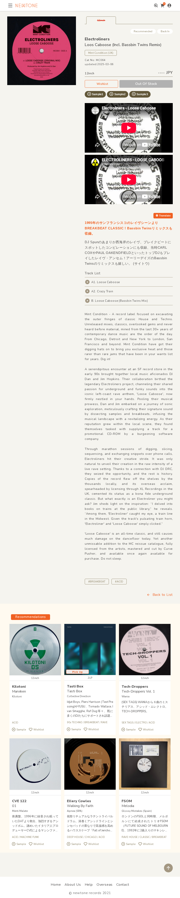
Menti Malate (20, 811)
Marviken (19, 691)
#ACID (119, 581)
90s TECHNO (74, 722)
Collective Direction (79, 696)
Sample (21, 729)
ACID (15, 722)
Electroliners (97, 39)
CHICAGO (91, 837)
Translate (165, 215)
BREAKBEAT (91, 722)
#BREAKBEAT (96, 581)
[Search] (156, 5)
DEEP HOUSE (75, 837)
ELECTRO (141, 722)
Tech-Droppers (135, 686)
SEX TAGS (127, 722)
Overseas (105, 884)
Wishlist (102, 84)
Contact (122, 884)
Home (56, 884)
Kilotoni (19, 686)
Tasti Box (75, 686)
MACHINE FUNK (29, 837)
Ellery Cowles (79, 801)
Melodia (128, 805)
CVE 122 (19, 801)
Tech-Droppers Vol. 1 (138, 691)
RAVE (104, 722)
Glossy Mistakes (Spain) (137, 811)
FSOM (127, 801)
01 (14, 805)
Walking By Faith (80, 805)
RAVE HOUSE (130, 837)
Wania (126, 696)
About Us (73, 884)
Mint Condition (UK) (100, 53)
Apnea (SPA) (74, 811)
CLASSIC (145, 837)
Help (89, 884)
